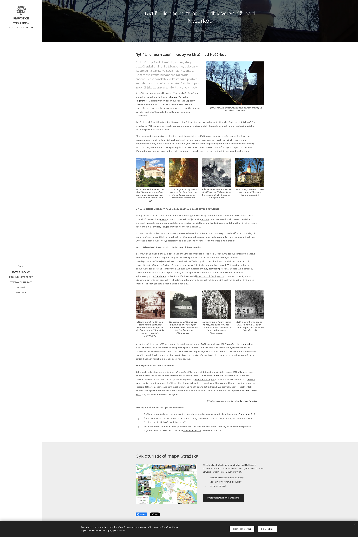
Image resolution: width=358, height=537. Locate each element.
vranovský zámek (145, 223)
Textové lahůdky (248, 401)
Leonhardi (218, 375)
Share (143, 514)
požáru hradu (159, 276)
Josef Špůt (200, 344)
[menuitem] (21, 266)
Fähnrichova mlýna (204, 379)
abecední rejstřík (192, 430)
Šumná (205, 219)
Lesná (163, 219)
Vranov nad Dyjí (246, 414)
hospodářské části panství (210, 276)
